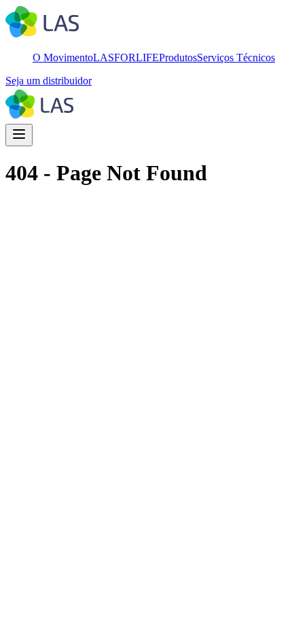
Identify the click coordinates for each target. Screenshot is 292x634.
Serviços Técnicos (236, 57)
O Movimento (63, 57)
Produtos (178, 57)
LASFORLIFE (126, 57)
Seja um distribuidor (48, 80)
